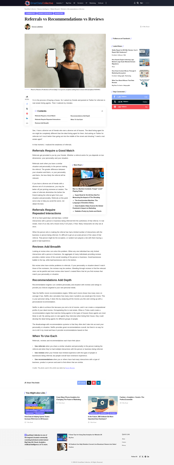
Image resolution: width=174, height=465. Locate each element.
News (113, 66)
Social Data (39, 413)
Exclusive (114, 55)
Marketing (59, 13)
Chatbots (71, 447)
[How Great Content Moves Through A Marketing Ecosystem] (144, 73)
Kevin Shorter (70, 368)
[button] (106, 3)
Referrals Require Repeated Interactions (48, 119)
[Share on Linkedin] (27, 118)
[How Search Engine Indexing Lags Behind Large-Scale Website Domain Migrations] (144, 62)
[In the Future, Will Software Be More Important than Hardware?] (103, 405)
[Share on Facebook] (27, 104)
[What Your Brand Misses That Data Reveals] (144, 83)
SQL (124, 55)
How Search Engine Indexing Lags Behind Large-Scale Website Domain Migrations (123, 62)
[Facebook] (130, 97)
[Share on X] (27, 108)
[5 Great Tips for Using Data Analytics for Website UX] (62, 437)
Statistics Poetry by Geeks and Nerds (88, 211)
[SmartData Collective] (39, 3)
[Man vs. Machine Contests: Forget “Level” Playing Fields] (88, 177)
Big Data (114, 85)
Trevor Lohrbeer (37, 26)
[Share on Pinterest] (27, 113)
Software (120, 55)
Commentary (30, 13)
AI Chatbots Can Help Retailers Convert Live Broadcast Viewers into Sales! (92, 444)
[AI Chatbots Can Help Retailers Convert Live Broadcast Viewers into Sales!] (62, 447)
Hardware (103, 413)
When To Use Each (77, 119)
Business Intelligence (33, 407)
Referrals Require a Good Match (45, 116)
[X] (130, 102)
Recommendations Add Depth (80, 116)
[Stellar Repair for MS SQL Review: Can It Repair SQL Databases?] (144, 53)
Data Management (32, 410)
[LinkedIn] (148, 456)
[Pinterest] (130, 107)
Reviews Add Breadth (42, 123)
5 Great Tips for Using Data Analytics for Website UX (85, 434)
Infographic (121, 76)
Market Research (45, 13)
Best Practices (31, 405)
